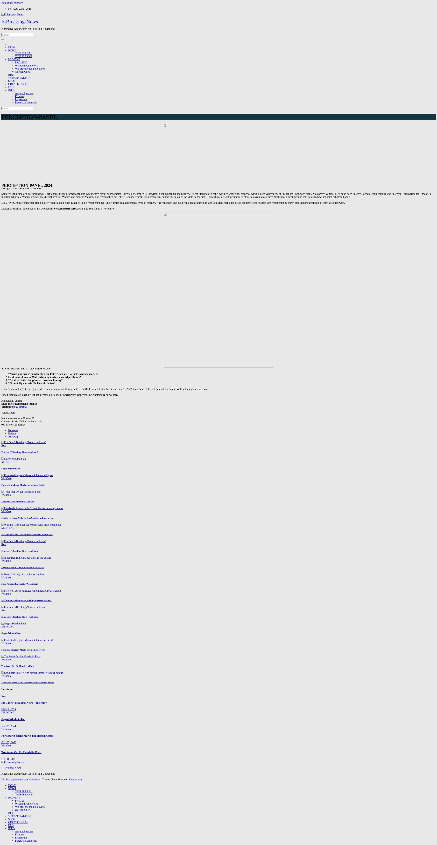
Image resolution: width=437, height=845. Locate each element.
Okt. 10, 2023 (8, 759)
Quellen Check (23, 71)
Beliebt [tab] (12, 433)
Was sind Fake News (26, 65)
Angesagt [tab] (13, 436)
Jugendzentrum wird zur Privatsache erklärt (22, 567)
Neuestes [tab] (13, 430)
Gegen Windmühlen (10, 468)
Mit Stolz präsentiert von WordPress (21, 779)
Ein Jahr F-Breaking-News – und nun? (19, 452)
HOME (12, 47)
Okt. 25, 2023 (8, 742)
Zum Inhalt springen (12, 2)
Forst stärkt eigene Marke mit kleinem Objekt (23, 485)
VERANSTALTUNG (20, 77)
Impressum (21, 99)
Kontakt (19, 96)
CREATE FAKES (18, 84)
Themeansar (75, 779)
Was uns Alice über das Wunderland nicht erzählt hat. (27, 534)
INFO (11, 90)
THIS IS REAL (23, 53)
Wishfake (6, 478)
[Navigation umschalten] (2, 39)
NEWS (12, 50)
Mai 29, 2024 (8, 709)
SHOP (11, 80)
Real (3, 445)
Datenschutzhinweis (26, 102)
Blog (10, 74)
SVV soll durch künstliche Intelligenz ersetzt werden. (26, 600)
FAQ (11, 87)
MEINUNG (8, 462)
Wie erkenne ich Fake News (30, 68)
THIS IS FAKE (23, 56)
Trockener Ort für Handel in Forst (17, 501)
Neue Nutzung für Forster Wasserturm (19, 584)
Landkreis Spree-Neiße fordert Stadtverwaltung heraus (27, 518)
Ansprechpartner (24, 93)
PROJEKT (14, 59)
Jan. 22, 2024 (8, 726)
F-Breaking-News (19, 21)
